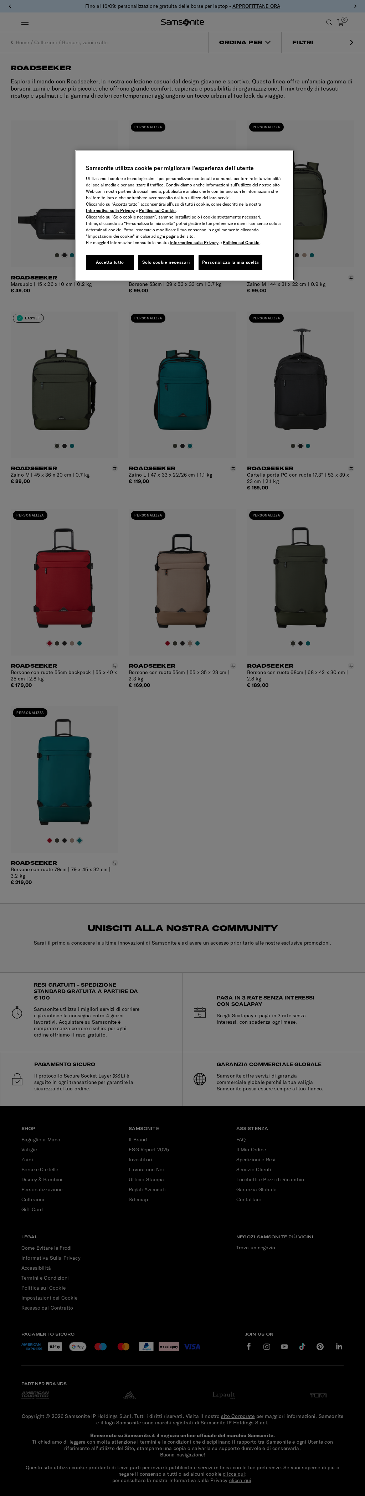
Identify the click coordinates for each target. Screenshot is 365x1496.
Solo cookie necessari (166, 262)
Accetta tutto (110, 262)
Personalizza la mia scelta (230, 262)
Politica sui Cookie (157, 210)
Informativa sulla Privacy (110, 210)
